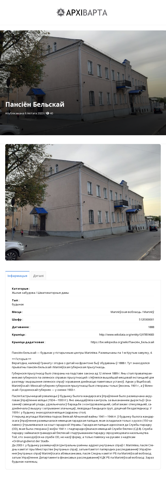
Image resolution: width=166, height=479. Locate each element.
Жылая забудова (23, 293)
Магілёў (149, 312)
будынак (18, 304)
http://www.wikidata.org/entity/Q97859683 (126, 334)
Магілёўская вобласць (126, 312)
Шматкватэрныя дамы (53, 293)
